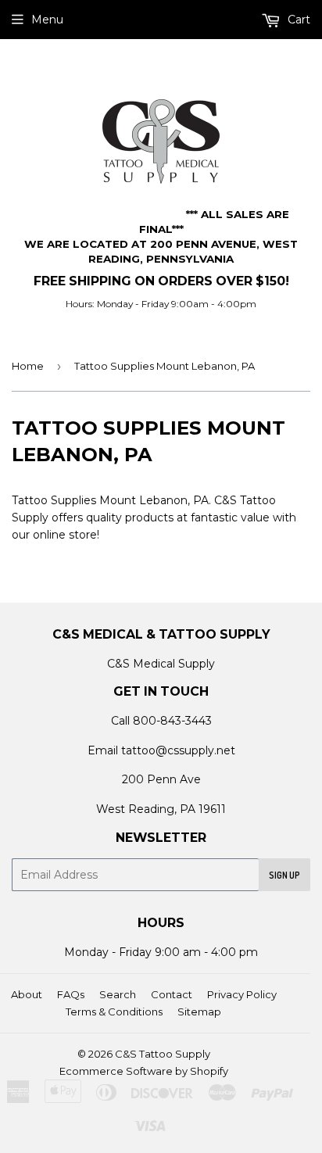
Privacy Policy (242, 994)
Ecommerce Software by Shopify (143, 1071)
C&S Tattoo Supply (162, 1053)
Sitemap (199, 1011)
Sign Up (284, 875)
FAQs (70, 994)
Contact (171, 994)
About (26, 994)
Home (28, 366)
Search (117, 994)
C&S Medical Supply (161, 664)
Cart (297, 20)
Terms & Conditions (114, 1011)
